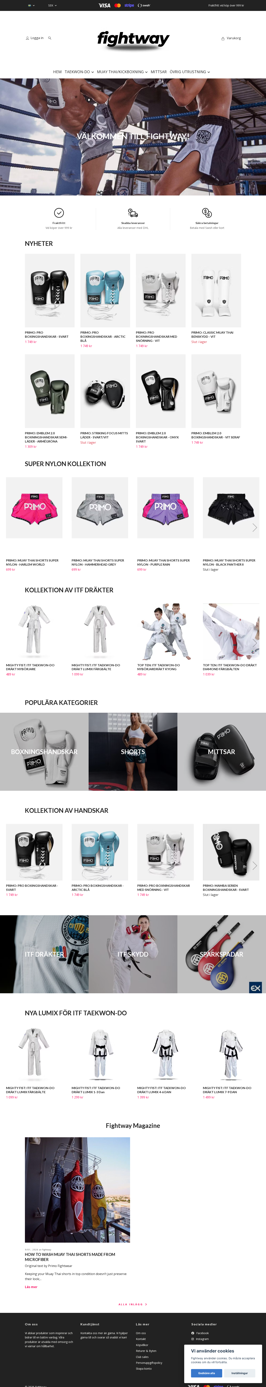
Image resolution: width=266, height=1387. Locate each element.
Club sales (142, 1357)
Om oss (141, 1333)
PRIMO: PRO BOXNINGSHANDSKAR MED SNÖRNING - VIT (156, 336)
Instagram (202, 1339)
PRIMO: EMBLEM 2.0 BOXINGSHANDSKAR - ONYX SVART (157, 437)
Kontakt (141, 1339)
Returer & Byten (146, 1351)
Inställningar (240, 1373)
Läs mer (31, 1287)
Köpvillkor (142, 1345)
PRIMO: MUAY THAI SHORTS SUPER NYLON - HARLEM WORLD (32, 562)
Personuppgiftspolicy (149, 1363)
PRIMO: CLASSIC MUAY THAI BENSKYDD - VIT (212, 334)
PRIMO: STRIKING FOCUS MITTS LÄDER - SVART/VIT (104, 435)
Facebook (202, 1333)
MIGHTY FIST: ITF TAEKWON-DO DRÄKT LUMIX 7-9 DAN (227, 1090)
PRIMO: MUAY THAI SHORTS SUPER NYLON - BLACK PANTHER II (229, 562)
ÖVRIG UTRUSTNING (188, 71)
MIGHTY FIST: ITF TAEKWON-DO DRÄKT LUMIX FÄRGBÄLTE (96, 667)
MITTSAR (159, 71)
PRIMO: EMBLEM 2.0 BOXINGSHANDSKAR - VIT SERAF (215, 435)
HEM (57, 71)
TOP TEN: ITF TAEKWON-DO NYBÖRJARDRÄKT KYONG (158, 667)
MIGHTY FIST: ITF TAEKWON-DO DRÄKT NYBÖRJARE (30, 667)
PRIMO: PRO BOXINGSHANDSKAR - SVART (47, 334)
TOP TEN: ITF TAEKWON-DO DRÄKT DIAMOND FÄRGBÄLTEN (230, 667)
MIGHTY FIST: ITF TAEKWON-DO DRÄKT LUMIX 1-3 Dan (96, 1090)
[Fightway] (133, 38)
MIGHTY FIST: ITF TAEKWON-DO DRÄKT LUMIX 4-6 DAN (161, 1090)
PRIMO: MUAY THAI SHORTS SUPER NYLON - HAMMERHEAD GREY (98, 562)
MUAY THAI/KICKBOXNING (120, 71)
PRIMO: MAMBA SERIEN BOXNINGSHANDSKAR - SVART (226, 887)
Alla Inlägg (131, 1304)
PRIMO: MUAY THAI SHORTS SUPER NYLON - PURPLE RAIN (163, 562)
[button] (254, 527)
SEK (51, 5)
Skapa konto (144, 1368)
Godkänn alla (206, 1373)
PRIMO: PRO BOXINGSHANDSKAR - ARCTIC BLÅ (102, 336)
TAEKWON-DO (77, 71)
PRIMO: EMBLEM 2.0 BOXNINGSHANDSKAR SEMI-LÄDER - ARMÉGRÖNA (46, 437)
